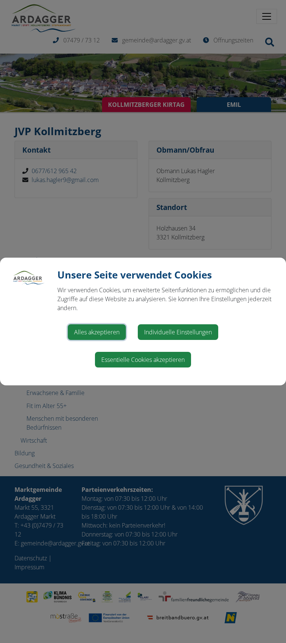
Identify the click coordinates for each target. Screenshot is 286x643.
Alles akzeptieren (97, 332)
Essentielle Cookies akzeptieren (143, 360)
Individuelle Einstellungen (178, 332)
